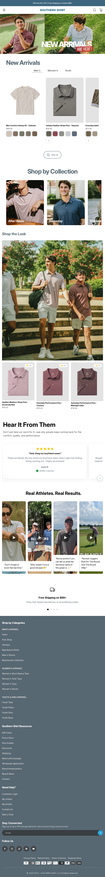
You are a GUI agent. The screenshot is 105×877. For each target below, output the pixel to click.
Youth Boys (7, 717)
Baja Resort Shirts (10, 650)
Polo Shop (7, 639)
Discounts (7, 748)
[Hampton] (68, 134)
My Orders (7, 799)
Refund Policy (44, 858)
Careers (6, 779)
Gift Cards (7, 732)
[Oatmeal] (9, 134)
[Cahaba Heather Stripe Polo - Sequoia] (65, 100)
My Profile (7, 804)
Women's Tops (9, 684)
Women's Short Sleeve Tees (15, 673)
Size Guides (8, 743)
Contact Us (7, 809)
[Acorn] (95, 134)
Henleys (6, 645)
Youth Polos (8, 707)
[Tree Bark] (28, 134)
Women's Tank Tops (12, 678)
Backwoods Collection (13, 660)
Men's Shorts (8, 655)
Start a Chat (7, 814)
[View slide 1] (48, 609)
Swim (4, 634)
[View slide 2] (51, 609)
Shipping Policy (74, 858)
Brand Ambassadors (12, 768)
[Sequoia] (49, 134)
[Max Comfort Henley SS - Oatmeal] (25, 100)
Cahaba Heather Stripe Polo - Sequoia (62, 125)
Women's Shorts (10, 689)
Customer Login (10, 794)
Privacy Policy (30, 858)
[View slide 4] (57, 609)
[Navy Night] (74, 134)
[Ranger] (15, 134)
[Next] (100, 478)
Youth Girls (7, 712)
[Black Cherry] (55, 134)
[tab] (37, 71)
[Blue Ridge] (62, 134)
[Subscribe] (100, 832)
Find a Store (8, 738)
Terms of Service (59, 858)
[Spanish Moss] (22, 134)
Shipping (6, 753)
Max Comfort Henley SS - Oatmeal (21, 125)
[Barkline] (88, 134)
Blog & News (8, 774)
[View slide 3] (54, 609)
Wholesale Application (13, 763)
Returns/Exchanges (11, 758)
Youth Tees (7, 702)
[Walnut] (35, 134)
